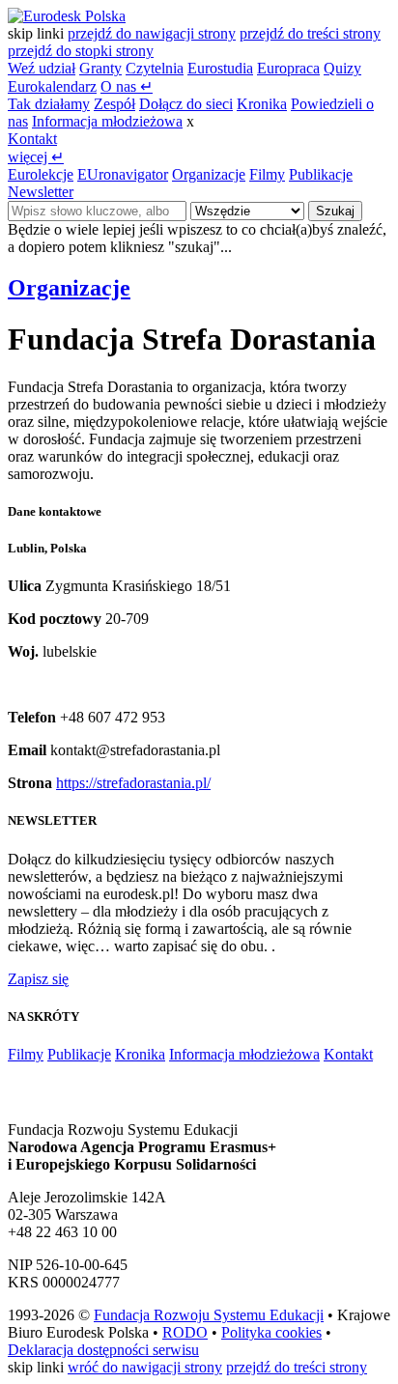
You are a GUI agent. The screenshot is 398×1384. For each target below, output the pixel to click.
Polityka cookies (271, 1332)
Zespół (114, 104)
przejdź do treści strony (310, 33)
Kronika (262, 104)
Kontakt (32, 138)
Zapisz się (38, 979)
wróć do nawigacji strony (145, 1367)
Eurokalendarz (52, 86)
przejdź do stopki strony (81, 50)
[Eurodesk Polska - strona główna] (67, 16)
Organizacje (208, 174)
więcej (36, 157)
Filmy (267, 174)
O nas (126, 86)
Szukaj (335, 211)
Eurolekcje (40, 174)
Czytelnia (155, 68)
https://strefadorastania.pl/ (133, 783)
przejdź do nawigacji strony (152, 33)
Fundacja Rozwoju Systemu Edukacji (209, 1315)
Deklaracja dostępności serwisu (103, 1350)
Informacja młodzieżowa (107, 121)
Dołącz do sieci (186, 104)
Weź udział (41, 68)
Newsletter (40, 192)
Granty (100, 68)
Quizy (342, 68)
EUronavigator (122, 174)
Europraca (288, 68)
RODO (185, 1332)
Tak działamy (49, 104)
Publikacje (321, 174)
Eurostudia (220, 68)
